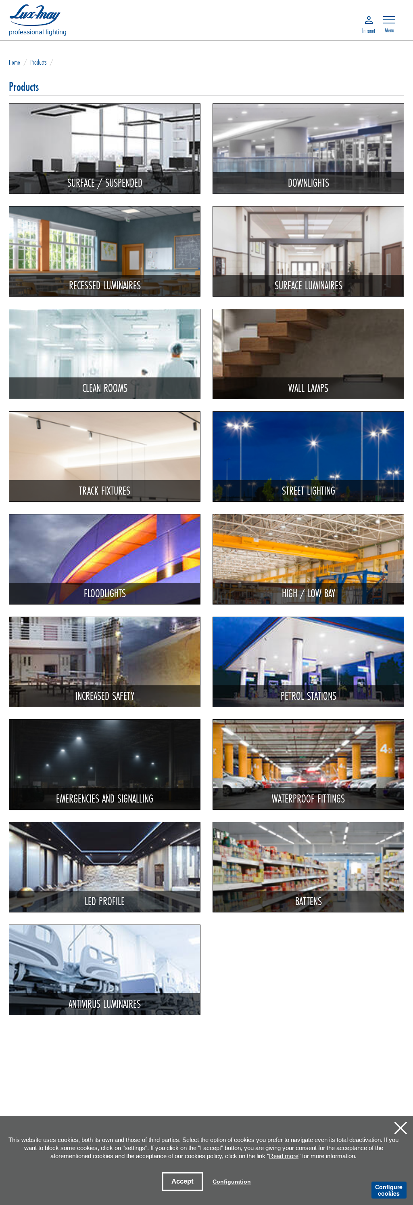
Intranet (368, 30)
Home (14, 62)
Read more (283, 1155)
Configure (389, 1190)
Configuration (232, 1181)
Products (38, 62)
